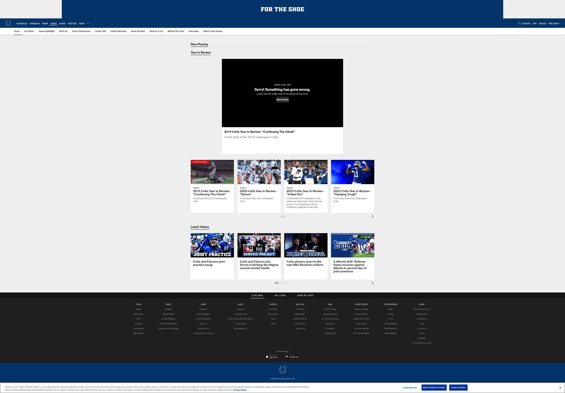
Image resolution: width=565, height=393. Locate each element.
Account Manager (361, 309)
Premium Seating (361, 328)
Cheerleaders (422, 319)
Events (421, 333)
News (168, 304)
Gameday (330, 328)
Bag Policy (330, 323)
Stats (138, 319)
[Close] (560, 387)
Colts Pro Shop (330, 309)
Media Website (391, 333)
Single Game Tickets (361, 319)
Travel (273, 319)
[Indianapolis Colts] (282, 370)
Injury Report (138, 328)
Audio (240, 304)
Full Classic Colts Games (203, 333)
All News (168, 309)
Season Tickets (361, 314)
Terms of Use (300, 328)
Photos (273, 304)
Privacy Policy (299, 323)
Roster (138, 309)
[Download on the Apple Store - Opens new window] (271, 356)
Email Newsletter (390, 328)
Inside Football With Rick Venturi (240, 319)
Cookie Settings (410, 387)
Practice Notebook (168, 319)
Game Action (273, 314)
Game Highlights (203, 314)
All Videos (203, 309)
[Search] (519, 23)
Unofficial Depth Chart (168, 323)
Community (422, 328)
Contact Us (300, 309)
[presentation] (373, 216)
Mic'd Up (203, 323)
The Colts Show (240, 314)
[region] (282, 388)
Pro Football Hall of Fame (422, 343)
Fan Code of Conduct (330, 319)
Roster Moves (168, 314)
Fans (422, 323)
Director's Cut (203, 328)
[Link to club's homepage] (8, 23)
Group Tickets (361, 323)
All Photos (273, 309)
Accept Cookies (458, 387)
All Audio (240, 309)
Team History (138, 333)
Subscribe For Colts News (168, 328)
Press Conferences (203, 319)
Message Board (391, 323)
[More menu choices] (88, 23)
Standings (138, 323)
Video (203, 304)
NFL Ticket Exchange (361, 333)
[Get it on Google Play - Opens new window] (292, 358)
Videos (390, 314)
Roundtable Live (240, 328)
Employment (300, 314)
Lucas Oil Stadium (330, 314)
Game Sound (240, 323)
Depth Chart (138, 314)
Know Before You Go (422, 309)
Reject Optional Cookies (434, 387)
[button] (282, 100)
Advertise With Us (300, 319)
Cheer (273, 323)
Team (138, 304)
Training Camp (330, 333)
